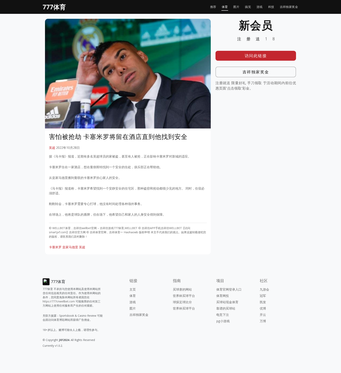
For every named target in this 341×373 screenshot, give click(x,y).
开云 (263, 315)
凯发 (263, 302)
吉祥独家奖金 (289, 7)
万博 (263, 321)
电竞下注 (222, 315)
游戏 (260, 7)
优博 (263, 308)
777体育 (54, 7)
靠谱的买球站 (225, 308)
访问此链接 (256, 55)
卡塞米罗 (55, 247)
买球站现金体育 (227, 302)
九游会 (264, 289)
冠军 (263, 296)
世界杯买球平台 (184, 296)
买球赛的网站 (182, 289)
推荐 (213, 7)
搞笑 (248, 7)
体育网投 (222, 296)
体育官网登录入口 (229, 289)
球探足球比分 (182, 302)
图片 (236, 7)
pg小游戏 (223, 321)
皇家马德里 (70, 247)
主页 (132, 289)
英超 (52, 147)
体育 (225, 7)
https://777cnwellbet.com (59, 301)
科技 (271, 7)
